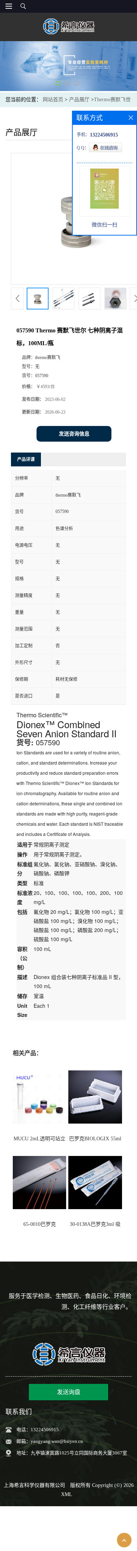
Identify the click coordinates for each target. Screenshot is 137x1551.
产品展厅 (79, 99)
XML (66, 1494)
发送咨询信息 (74, 434)
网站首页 (53, 99)
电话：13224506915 (37, 1429)
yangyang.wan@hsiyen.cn (57, 1441)
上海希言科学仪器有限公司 (34, 1485)
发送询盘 (68, 1392)
